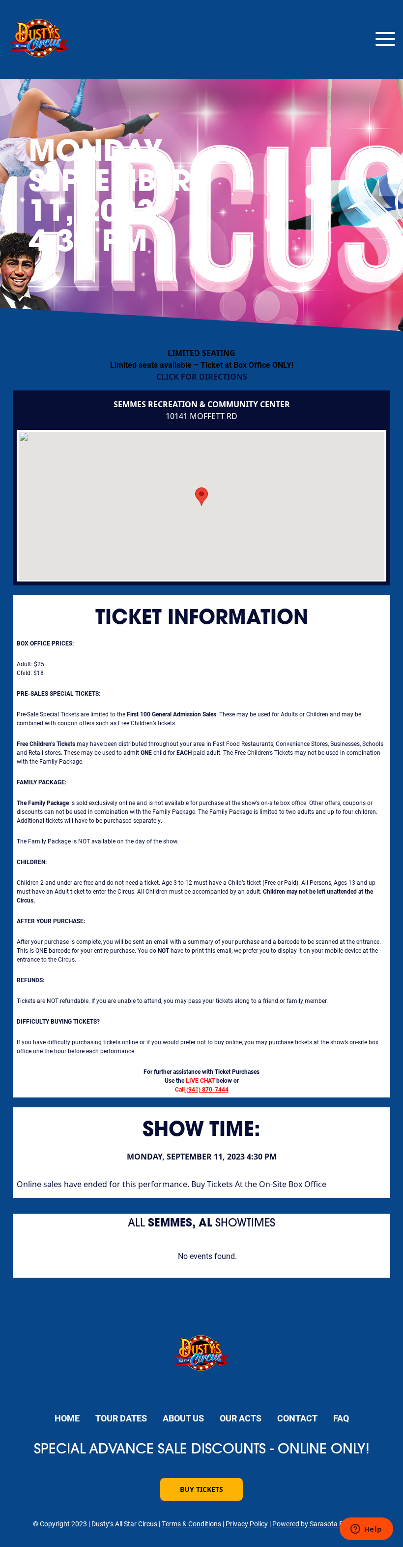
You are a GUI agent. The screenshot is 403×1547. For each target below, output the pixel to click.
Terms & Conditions (191, 1523)
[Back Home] (39, 39)
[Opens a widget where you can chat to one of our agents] (366, 1529)
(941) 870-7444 (207, 1089)
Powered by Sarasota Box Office (321, 1523)
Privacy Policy (247, 1523)
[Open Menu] (385, 39)
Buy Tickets (201, 1489)
